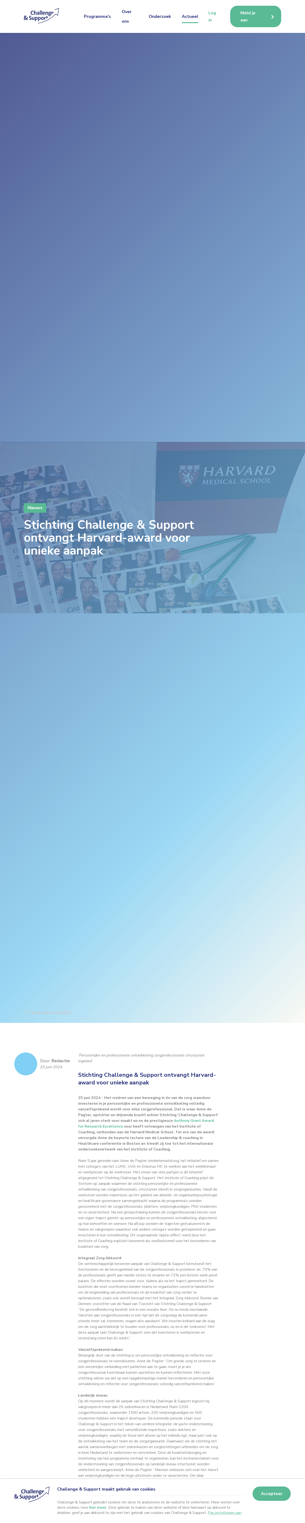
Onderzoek (160, 16)
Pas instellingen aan (224, 1512)
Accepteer (272, 1494)
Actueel (190, 16)
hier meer (98, 1507)
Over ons (127, 16)
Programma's (97, 16)
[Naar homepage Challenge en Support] (43, 16)
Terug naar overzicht (50, 1012)
